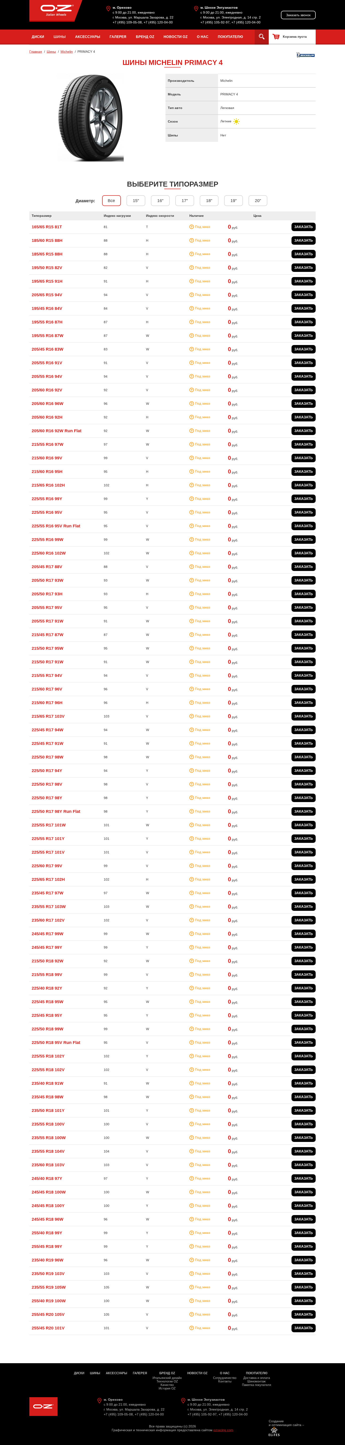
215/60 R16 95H (47, 471)
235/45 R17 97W (47, 893)
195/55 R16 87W (47, 335)
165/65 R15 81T (47, 227)
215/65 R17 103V (48, 716)
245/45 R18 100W (49, 1192)
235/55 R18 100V (48, 1124)
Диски (38, 37)
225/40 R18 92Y (47, 988)
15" (136, 200)
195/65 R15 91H (47, 281)
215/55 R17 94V (47, 675)
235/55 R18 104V (48, 1151)
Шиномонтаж (256, 1381)
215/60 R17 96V (47, 689)
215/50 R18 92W (47, 961)
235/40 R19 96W (47, 1260)
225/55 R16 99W (47, 539)
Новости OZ (176, 37)
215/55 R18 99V (47, 974)
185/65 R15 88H (47, 254)
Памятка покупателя (256, 1385)
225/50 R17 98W (47, 757)
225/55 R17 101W (49, 825)
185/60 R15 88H (47, 240)
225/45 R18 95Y (47, 1015)
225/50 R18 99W (47, 1029)
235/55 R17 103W (49, 906)
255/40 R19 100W (49, 1301)
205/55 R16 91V (47, 362)
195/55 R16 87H (47, 322)
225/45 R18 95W (47, 1001)
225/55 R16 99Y (47, 498)
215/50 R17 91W (47, 662)
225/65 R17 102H (48, 879)
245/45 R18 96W (47, 1219)
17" (185, 200)
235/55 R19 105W (49, 1287)
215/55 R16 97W (47, 444)
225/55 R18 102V (48, 1069)
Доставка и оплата (256, 1378)
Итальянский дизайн (167, 1378)
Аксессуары (87, 37)
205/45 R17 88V (47, 566)
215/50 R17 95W (47, 648)
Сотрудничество (224, 1378)
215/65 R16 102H (48, 485)
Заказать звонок (298, 15)
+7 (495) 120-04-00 (158, 22)
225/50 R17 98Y (47, 798)
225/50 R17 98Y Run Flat (56, 811)
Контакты (224, 1381)
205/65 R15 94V (47, 295)
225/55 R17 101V (48, 852)
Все (111, 200)
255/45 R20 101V (48, 1328)
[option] (90, 117)
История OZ (167, 1388)
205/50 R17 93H (47, 594)
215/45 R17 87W (47, 634)
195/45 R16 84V (47, 308)
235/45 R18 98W (47, 1097)
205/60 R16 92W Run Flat (56, 430)
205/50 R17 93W (47, 580)
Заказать (303, 227)
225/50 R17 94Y (47, 770)
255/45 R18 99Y (47, 1246)
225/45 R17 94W (47, 730)
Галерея (118, 37)
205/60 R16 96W (47, 403)
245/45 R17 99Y (47, 947)
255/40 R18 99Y (47, 1233)
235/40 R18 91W (47, 1083)
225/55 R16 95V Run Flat (56, 526)
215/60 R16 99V (47, 458)
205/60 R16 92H (47, 417)
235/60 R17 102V (48, 920)
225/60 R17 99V (47, 865)
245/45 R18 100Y (48, 1205)
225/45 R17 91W (47, 743)
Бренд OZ (145, 37)
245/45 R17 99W (47, 933)
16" (160, 200)
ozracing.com (223, 1430)
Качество (167, 1385)
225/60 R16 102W (49, 553)
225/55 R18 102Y (48, 1056)
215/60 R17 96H (47, 702)
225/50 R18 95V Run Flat (56, 1042)
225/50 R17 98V (47, 784)
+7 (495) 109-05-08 (127, 22)
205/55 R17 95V (47, 607)
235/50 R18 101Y (48, 1110)
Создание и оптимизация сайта (285, 1423)
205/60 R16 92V (47, 390)
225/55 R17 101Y (48, 838)
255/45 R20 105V (48, 1314)
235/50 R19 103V (48, 1273)
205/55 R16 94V (47, 376)
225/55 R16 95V (47, 512)
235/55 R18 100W (49, 1137)
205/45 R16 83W (47, 349)
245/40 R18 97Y (47, 1178)
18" (209, 200)
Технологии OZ (167, 1381)
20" (258, 200)
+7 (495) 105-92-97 (215, 22)
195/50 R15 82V (47, 267)
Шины (60, 37)
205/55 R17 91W (47, 621)
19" (233, 200)
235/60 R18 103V (48, 1165)
